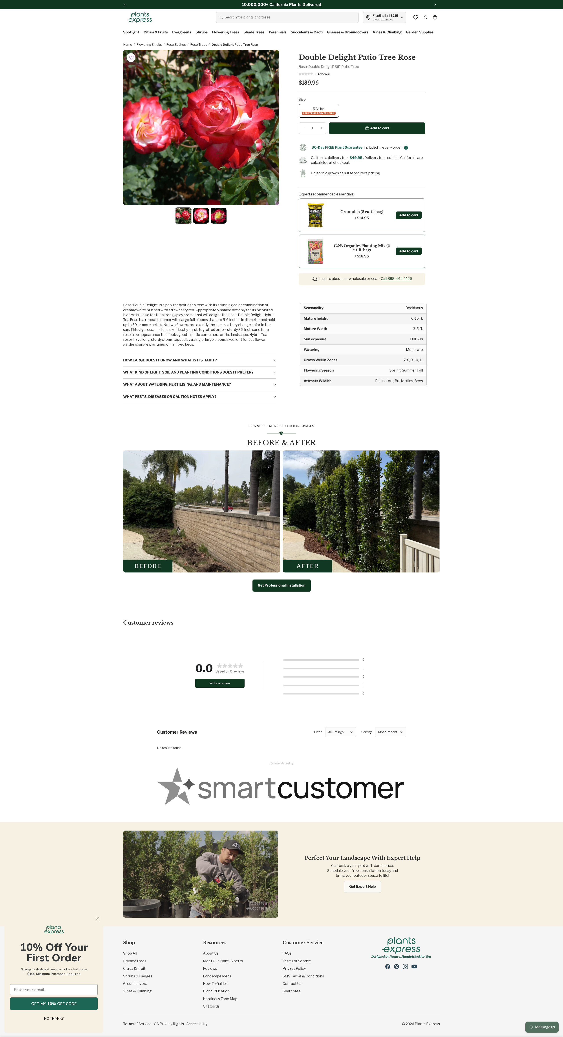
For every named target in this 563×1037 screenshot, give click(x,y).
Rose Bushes (176, 44)
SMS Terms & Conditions (303, 976)
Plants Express (427, 1024)
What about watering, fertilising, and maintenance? (177, 384)
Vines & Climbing (137, 991)
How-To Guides (215, 984)
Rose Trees (198, 44)
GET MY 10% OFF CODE (54, 1003)
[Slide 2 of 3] (201, 216)
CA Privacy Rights (169, 1024)
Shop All (130, 953)
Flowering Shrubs (149, 44)
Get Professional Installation (281, 585)
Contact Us (292, 984)
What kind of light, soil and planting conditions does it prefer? (188, 372)
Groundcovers (135, 984)
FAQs (287, 953)
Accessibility (196, 1024)
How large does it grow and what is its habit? (170, 360)
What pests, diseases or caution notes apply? (170, 397)
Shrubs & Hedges (137, 976)
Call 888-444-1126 (396, 279)
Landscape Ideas (217, 976)
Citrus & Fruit (134, 968)
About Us (210, 953)
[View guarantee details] (406, 148)
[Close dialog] (97, 918)
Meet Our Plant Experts (223, 961)
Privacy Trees (134, 961)
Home (127, 44)
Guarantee (292, 991)
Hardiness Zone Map (220, 999)
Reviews (210, 968)
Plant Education (216, 991)
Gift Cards (211, 1006)
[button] (131, 57)
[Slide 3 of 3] (219, 216)
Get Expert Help (362, 886)
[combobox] (287, 17)
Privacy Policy (294, 968)
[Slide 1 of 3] (183, 216)
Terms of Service (297, 961)
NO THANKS (54, 1018)
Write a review (219, 683)
